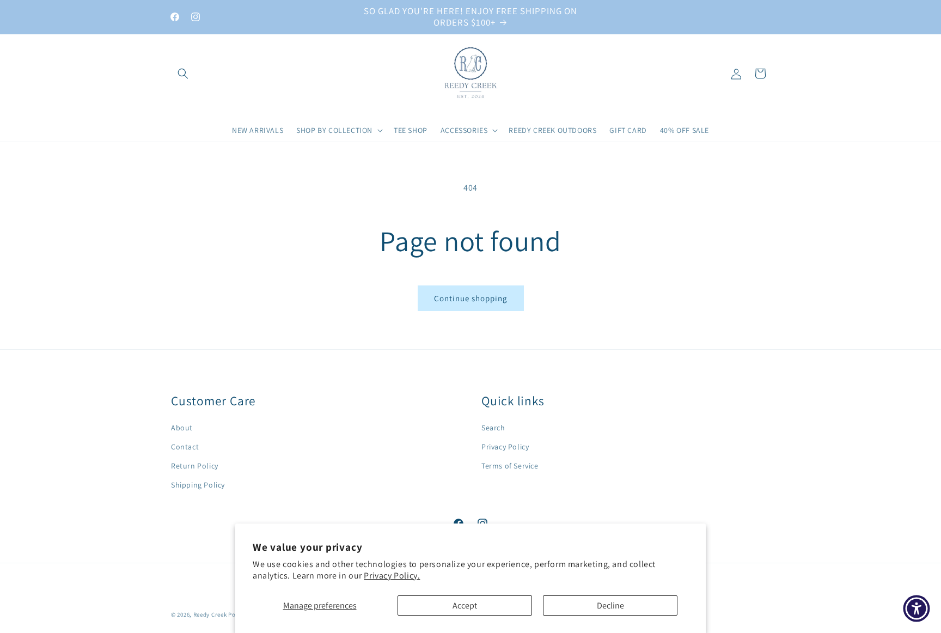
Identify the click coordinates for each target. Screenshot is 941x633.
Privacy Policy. (392, 575)
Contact (185, 447)
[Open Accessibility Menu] (916, 608)
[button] (183, 74)
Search (493, 428)
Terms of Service (510, 466)
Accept (465, 605)
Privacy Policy (505, 447)
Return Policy (194, 466)
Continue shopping (471, 298)
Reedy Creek (210, 614)
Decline (610, 605)
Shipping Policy (198, 485)
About (182, 428)
